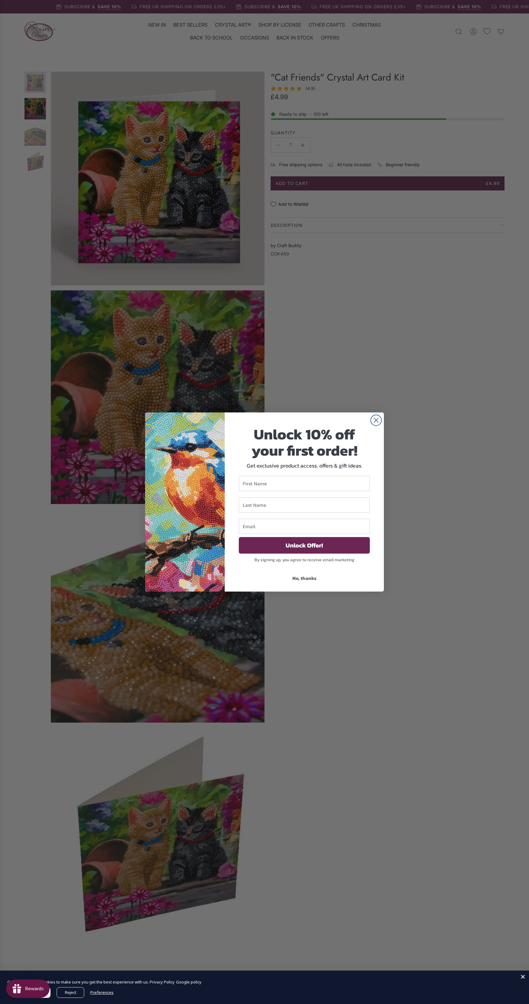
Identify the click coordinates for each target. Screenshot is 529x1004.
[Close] (523, 977)
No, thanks (304, 578)
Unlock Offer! (304, 545)
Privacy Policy (162, 982)
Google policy (188, 982)
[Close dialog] (376, 420)
